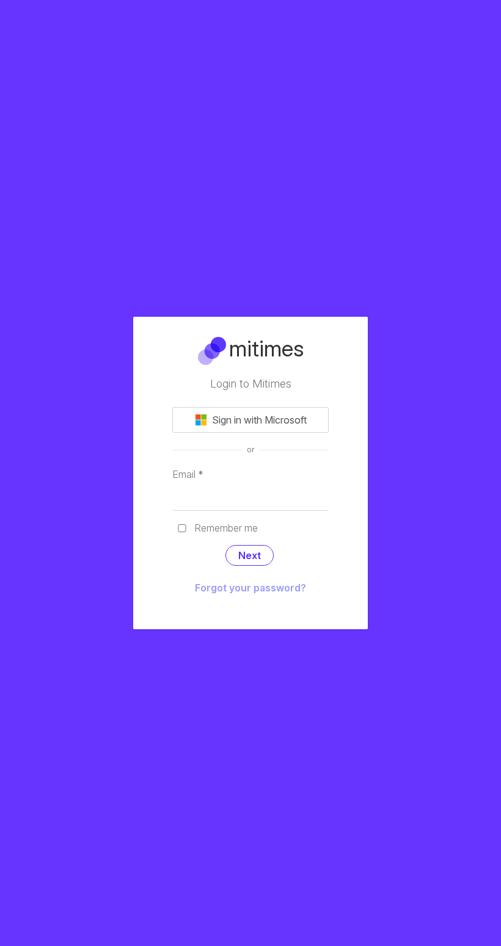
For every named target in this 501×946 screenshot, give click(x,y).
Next (249, 555)
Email (187, 474)
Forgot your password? (250, 588)
